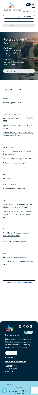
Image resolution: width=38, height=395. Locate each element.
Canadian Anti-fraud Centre (13, 118)
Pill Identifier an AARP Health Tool (16, 189)
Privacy (24, 391)
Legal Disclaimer (19, 393)
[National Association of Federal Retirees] (12, 7)
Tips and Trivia (11, 71)
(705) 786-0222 (9, 65)
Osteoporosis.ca (9, 184)
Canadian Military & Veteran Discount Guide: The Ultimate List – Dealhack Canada (17, 214)
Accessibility (30, 12)
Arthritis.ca (7, 179)
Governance (13, 391)
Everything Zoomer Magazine (14, 241)
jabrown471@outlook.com (13, 62)
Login (19, 20)
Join (10, 16)
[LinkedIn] (31, 326)
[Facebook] (20, 326)
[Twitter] (23, 326)
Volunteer (27, 16)
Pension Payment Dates (12, 103)
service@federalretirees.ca (15, 362)
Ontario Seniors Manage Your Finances (18, 159)
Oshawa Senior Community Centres (16, 163)
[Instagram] (27, 326)
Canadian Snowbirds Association (15, 257)
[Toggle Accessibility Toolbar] (4, 390)
